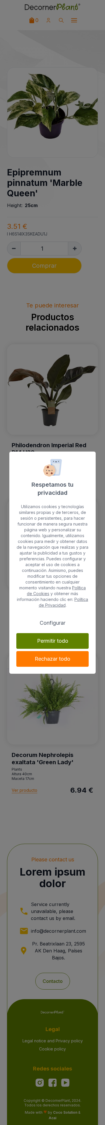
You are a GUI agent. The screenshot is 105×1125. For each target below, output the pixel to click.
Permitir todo (52, 641)
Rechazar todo (52, 659)
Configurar (52, 623)
